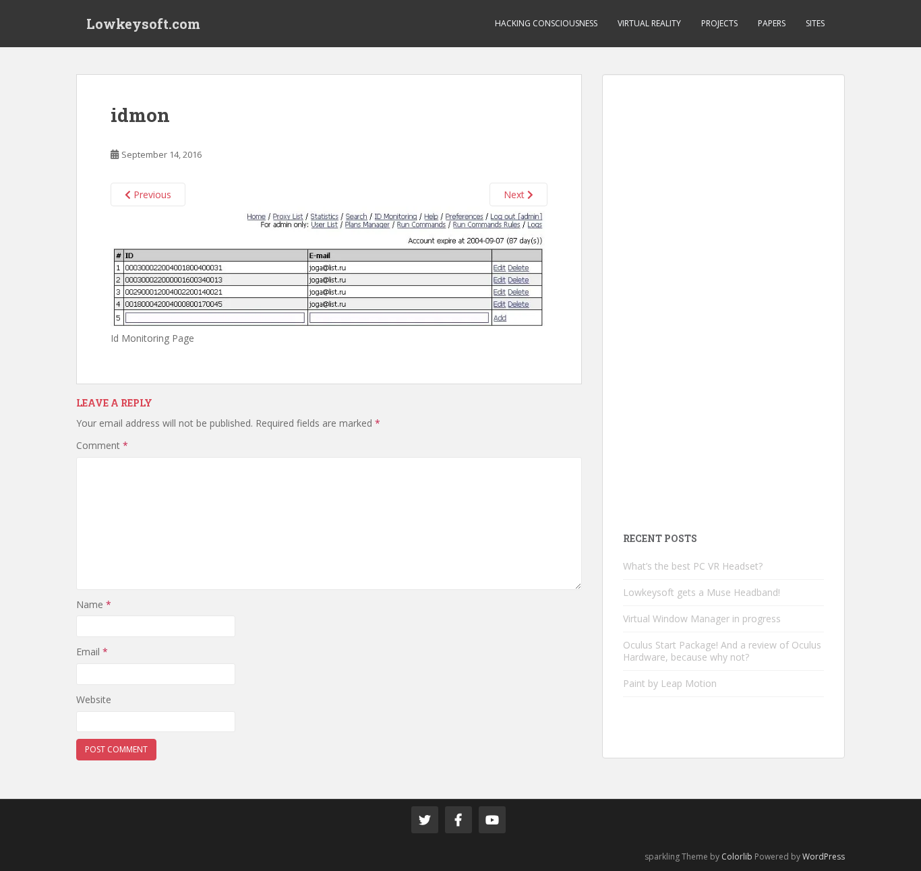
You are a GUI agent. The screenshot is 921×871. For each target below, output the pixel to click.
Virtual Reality (649, 23)
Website (93, 699)
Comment (102, 445)
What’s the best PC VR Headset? (693, 566)
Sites (815, 23)
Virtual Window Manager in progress (702, 618)
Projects (719, 23)
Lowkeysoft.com (143, 23)
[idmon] (329, 267)
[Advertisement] (723, 297)
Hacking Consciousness (546, 23)
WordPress (823, 856)
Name (93, 604)
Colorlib (736, 856)
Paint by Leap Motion (670, 683)
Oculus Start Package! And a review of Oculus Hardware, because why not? (722, 650)
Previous (151, 194)
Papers (771, 23)
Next (515, 194)
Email (92, 651)
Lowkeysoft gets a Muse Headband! (701, 592)
